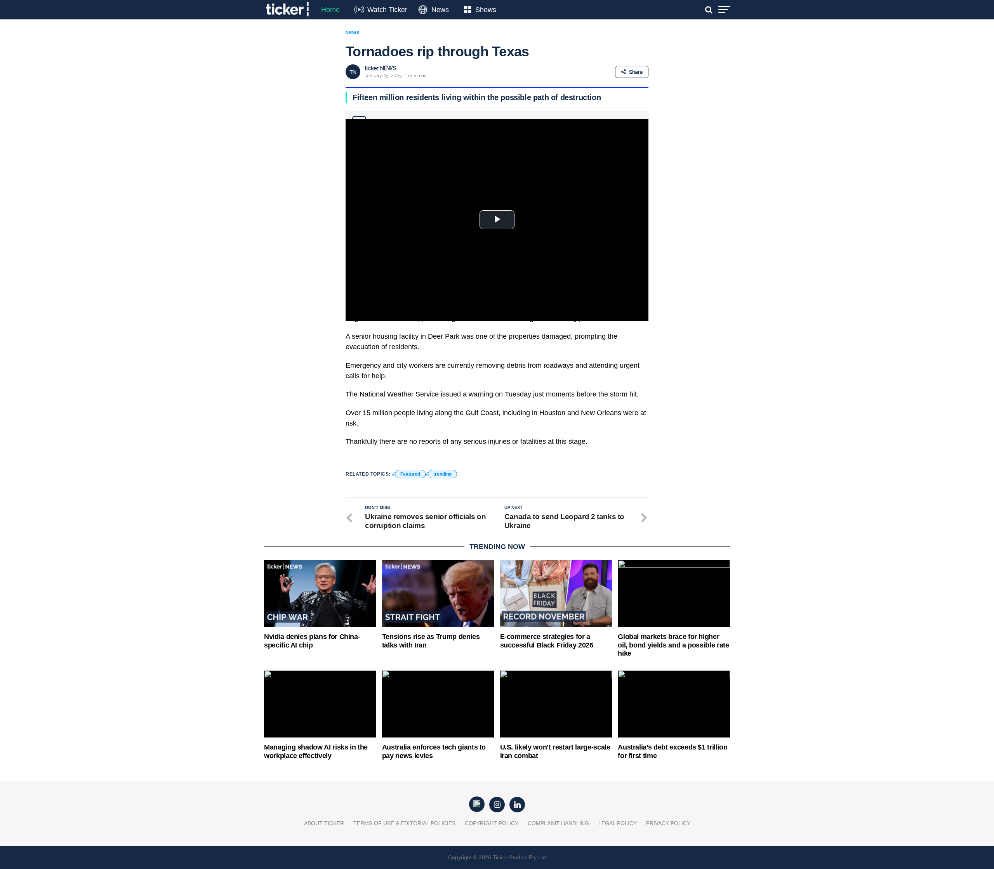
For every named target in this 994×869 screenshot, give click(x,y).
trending (442, 474)
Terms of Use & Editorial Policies (404, 823)
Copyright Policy (491, 823)
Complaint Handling (558, 823)
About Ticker (324, 823)
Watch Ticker (387, 10)
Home (330, 10)
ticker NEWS (380, 68)
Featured (410, 474)
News (440, 10)
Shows (485, 10)
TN (353, 72)
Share (636, 72)
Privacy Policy (668, 823)
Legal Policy (617, 823)
